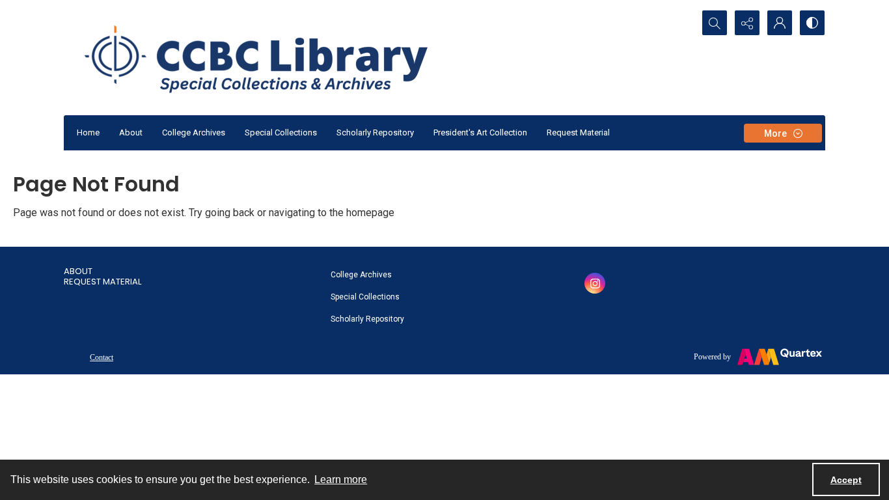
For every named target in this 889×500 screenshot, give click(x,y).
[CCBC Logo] (272, 58)
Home (88, 132)
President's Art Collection (480, 132)
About (131, 132)
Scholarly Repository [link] (367, 319)
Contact (101, 357)
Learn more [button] (340, 479)
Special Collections (281, 132)
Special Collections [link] (365, 296)
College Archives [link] (361, 274)
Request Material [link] (102, 281)
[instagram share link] (594, 283)
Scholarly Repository (375, 132)
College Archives (193, 132)
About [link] (78, 271)
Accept (846, 480)
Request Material (578, 132)
